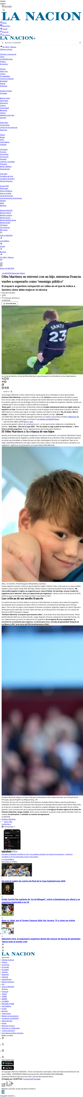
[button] (41, 153)
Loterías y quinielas (7, 162)
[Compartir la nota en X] (5, 388)
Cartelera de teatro (7, 179)
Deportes (15, 273)
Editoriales (4, 122)
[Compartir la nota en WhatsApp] (5, 381)
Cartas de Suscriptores (8, 127)
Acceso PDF (4, 186)
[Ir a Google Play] (8, 1064)
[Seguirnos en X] (3, 1045)
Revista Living (5, 218)
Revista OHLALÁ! (6, 210)
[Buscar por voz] (80, 43)
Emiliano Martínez (8, 819)
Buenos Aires (5, 98)
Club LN (5, 32)
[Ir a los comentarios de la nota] (7, 378)
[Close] (3, 944)
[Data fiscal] (3, 1093)
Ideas (2, 203)
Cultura (3, 105)
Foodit (4, 29)
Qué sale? (3, 174)
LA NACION (6, 273)
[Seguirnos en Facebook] (3, 1038)
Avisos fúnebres (6, 191)
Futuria (2, 69)
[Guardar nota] (5, 378)
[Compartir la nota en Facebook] (3, 388)
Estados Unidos (6, 91)
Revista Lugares (6, 215)
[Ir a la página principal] (41, 20)
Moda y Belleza (5, 166)
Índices (2, 83)
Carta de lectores (6, 196)
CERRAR (2, 1)
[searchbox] (40, 42)
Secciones (6, 26)
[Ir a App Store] (8, 1069)
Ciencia (2, 113)
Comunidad (4, 108)
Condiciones (27, 1079)
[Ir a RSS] (3, 1057)
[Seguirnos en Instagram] (3, 1051)
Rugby (2, 137)
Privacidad (36, 1079)
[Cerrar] (34, 38)
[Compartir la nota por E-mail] (7, 388)
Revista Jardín (5, 223)
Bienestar (3, 110)
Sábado (3, 201)
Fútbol (2, 135)
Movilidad (3, 81)
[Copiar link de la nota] (3, 384)
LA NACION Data (6, 59)
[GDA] (7, 1086)
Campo (2, 74)
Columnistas (5, 125)
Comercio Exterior (7, 79)
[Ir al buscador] (4, 10)
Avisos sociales (5, 193)
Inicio (4, 23)
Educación (4, 103)
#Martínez (72, 417)
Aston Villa (8, 822)
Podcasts (3, 164)
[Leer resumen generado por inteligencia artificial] (3, 378)
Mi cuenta (6, 35)
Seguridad (4, 101)
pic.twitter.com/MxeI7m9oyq (48, 419)
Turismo (3, 152)
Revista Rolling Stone (8, 220)
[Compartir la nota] (3, 381)
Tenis (2, 140)
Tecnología (4, 154)
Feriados (3, 159)
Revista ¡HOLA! (5, 213)
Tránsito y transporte (8, 54)
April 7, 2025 (28, 422)
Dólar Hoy (4, 71)
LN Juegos (4, 149)
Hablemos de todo (7, 115)
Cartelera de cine (6, 176)
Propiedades (5, 76)
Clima (2, 57)
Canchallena (4, 142)
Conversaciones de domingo (11, 198)
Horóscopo (4, 157)
